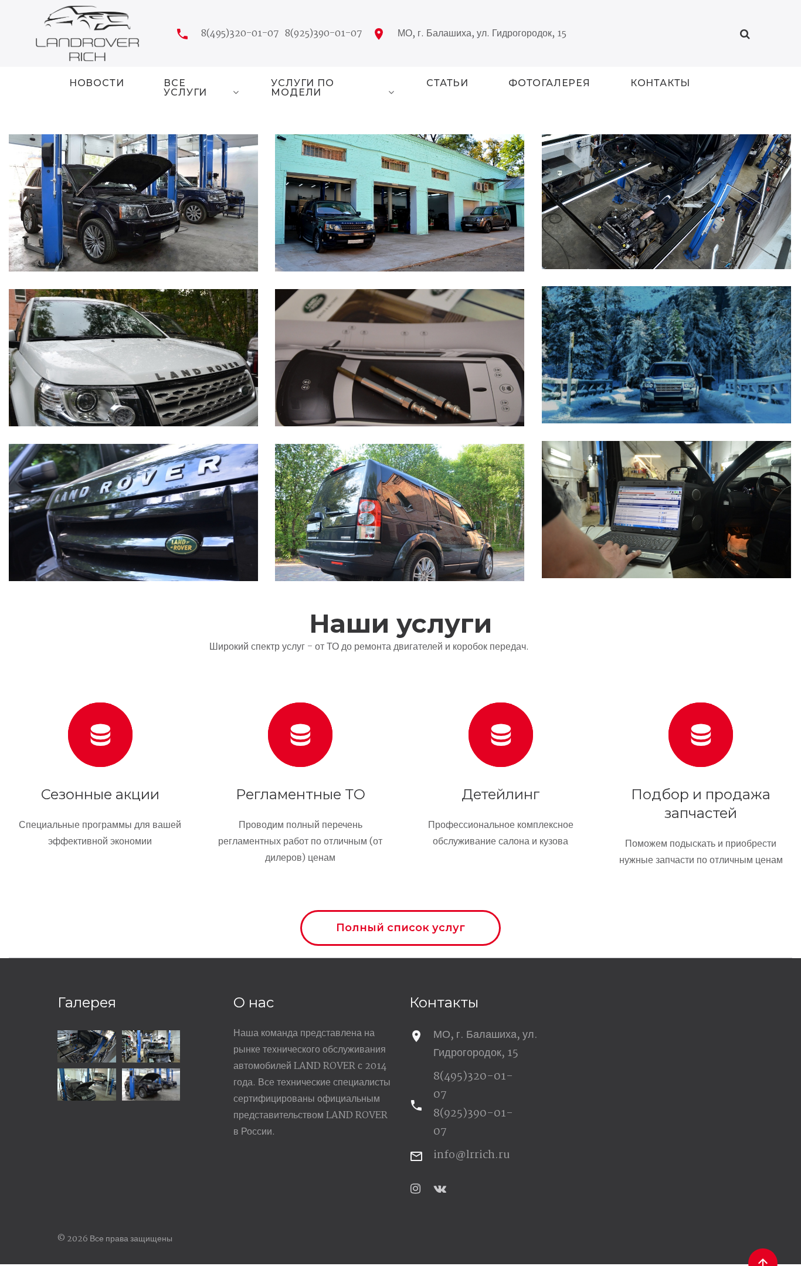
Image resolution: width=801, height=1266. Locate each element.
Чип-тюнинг (666, 502)
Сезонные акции (100, 794)
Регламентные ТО (300, 794)
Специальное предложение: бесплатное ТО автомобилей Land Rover (133, 196)
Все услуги (185, 88)
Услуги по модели (302, 88)
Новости (96, 84)
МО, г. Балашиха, (482, 34)
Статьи (447, 84)
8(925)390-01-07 (323, 34)
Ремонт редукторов (399, 505)
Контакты (660, 84)
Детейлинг (500, 794)
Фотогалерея (549, 84)
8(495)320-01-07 (240, 34)
